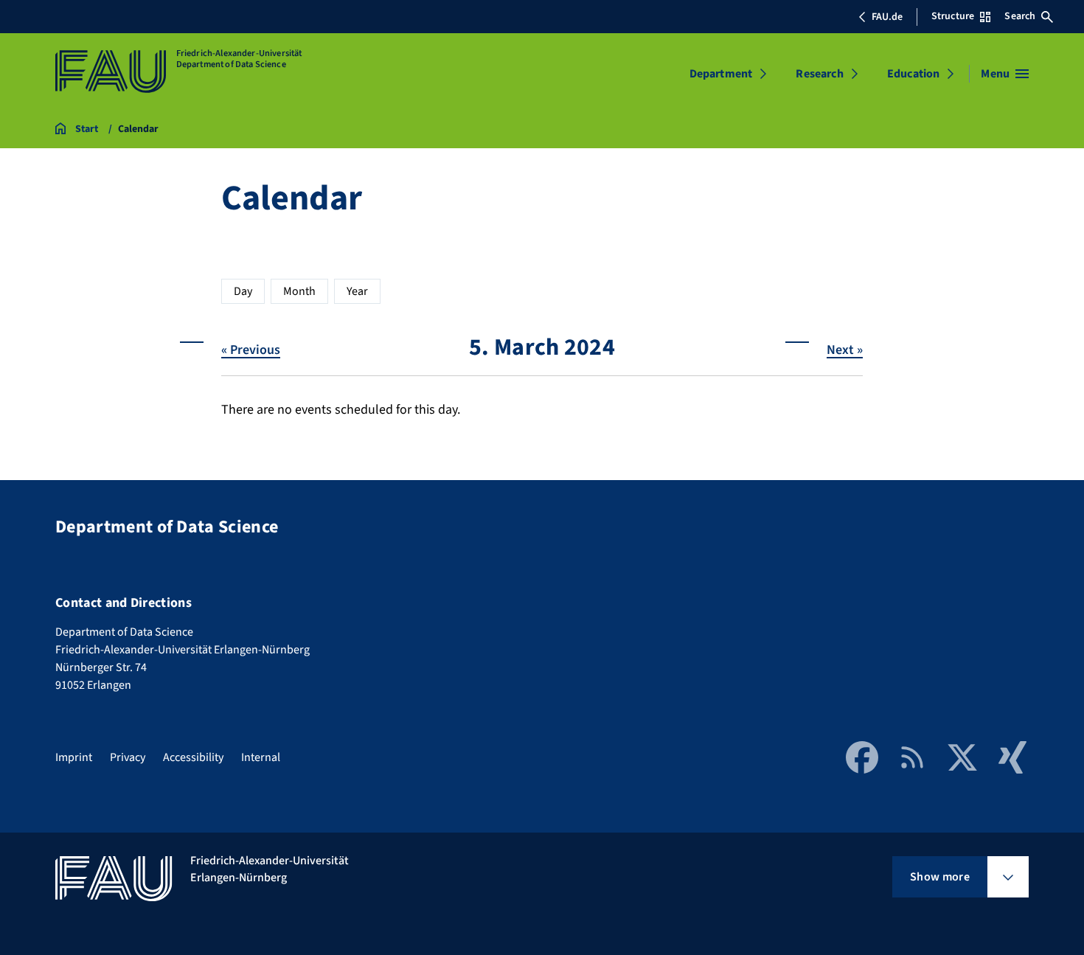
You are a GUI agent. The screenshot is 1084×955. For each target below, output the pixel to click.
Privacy (127, 757)
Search (1019, 16)
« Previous (250, 350)
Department (721, 74)
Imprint (73, 757)
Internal (260, 757)
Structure (952, 16)
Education (913, 74)
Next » (845, 350)
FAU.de (887, 17)
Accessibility (193, 757)
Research (819, 74)
